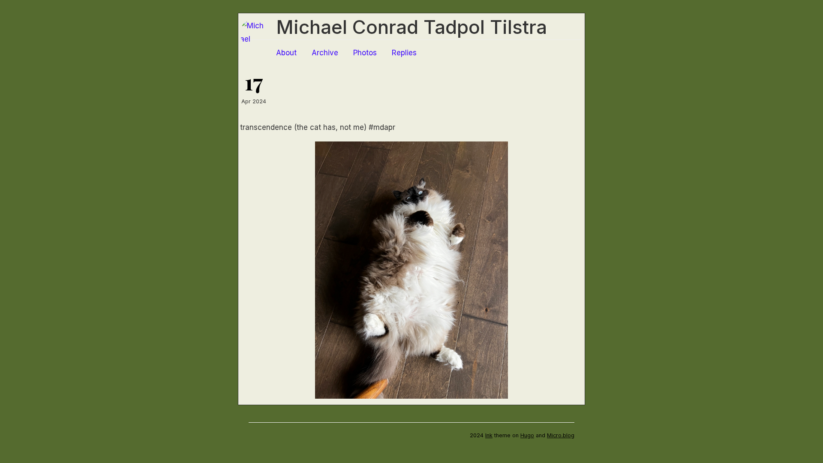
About (286, 52)
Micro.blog (560, 435)
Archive (325, 52)
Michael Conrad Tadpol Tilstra (411, 27)
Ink (489, 435)
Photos (365, 52)
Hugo (527, 435)
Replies (404, 52)
